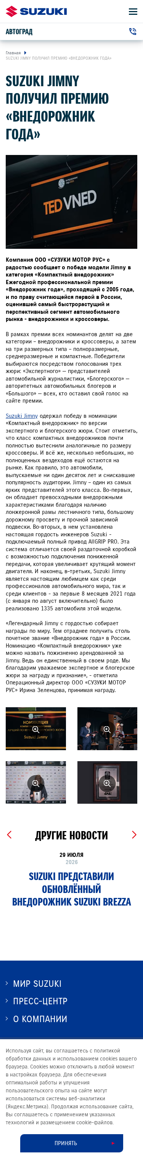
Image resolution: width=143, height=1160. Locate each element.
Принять (66, 1143)
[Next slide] (134, 835)
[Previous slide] (9, 835)
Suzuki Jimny (22, 415)
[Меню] (133, 11)
